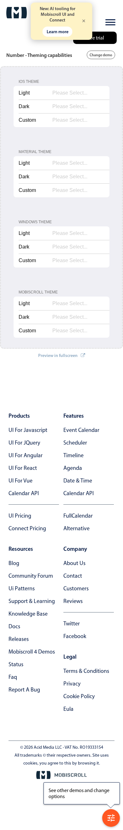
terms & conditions (86, 670)
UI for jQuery (24, 442)
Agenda (72, 467)
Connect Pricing (27, 528)
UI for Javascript (28, 430)
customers (76, 588)
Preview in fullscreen (58, 355)
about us (74, 563)
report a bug (24, 689)
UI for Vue (20, 480)
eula (68, 708)
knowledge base (28, 613)
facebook (74, 636)
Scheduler (75, 442)
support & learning (32, 601)
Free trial (95, 38)
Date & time (77, 480)
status (16, 664)
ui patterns (22, 588)
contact (72, 575)
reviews (73, 601)
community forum (31, 575)
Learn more (57, 31)
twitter (71, 623)
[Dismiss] (84, 21)
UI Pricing (20, 515)
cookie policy (79, 696)
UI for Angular (26, 455)
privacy (71, 683)
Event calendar (81, 430)
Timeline (73, 455)
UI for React (23, 467)
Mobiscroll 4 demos (32, 651)
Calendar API (24, 493)
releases (19, 639)
